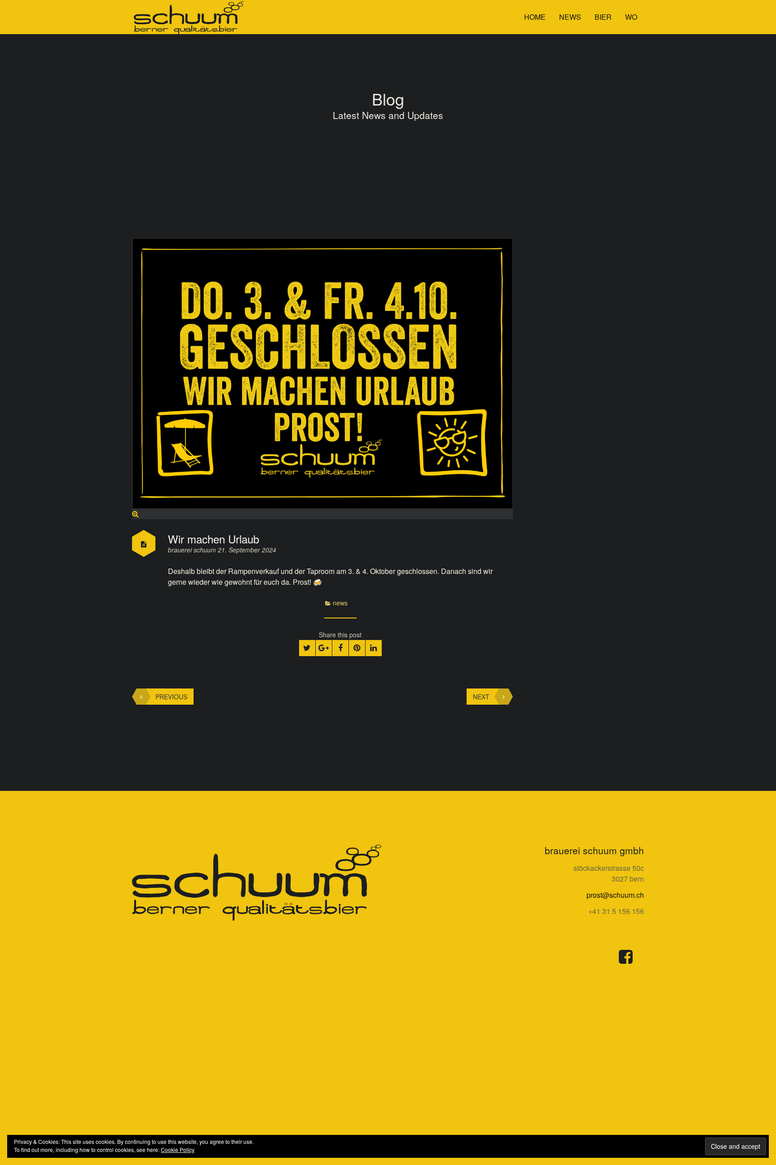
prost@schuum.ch (615, 895)
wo (631, 17)
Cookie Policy (177, 1149)
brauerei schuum (193, 549)
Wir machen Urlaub (213, 539)
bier (603, 17)
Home (535, 17)
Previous (171, 696)
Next (481, 696)
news (570, 17)
